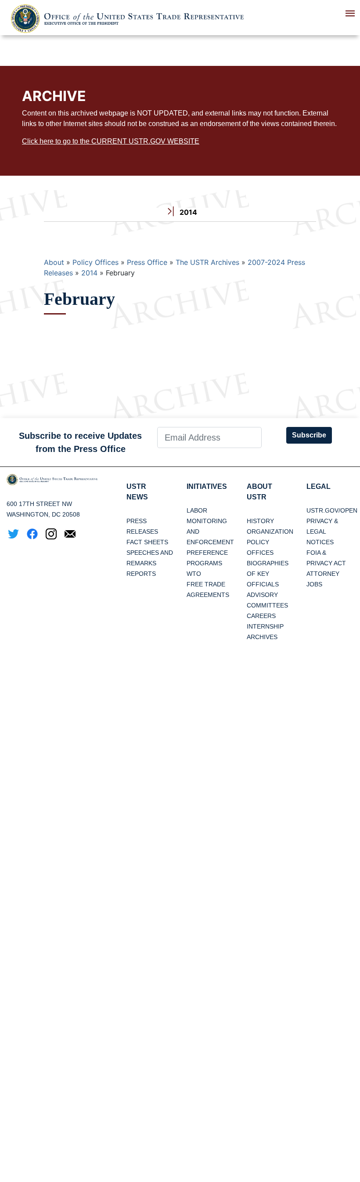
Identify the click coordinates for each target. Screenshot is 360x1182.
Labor (197, 510)
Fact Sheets (147, 542)
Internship (265, 626)
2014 (89, 272)
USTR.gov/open (331, 510)
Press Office (147, 262)
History (260, 520)
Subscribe (309, 435)
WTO (194, 573)
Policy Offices (95, 262)
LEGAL (318, 486)
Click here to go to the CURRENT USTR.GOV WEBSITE (110, 141)
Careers (261, 615)
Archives (262, 636)
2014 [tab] (187, 212)
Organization (270, 531)
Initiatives (207, 486)
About (54, 262)
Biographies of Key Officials (267, 574)
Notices (320, 542)
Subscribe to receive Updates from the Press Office (80, 442)
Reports (141, 573)
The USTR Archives (207, 262)
